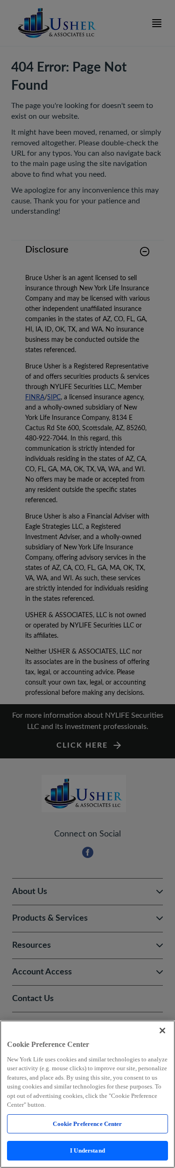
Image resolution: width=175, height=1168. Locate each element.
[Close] (162, 1030)
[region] (87, 1094)
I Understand (87, 1150)
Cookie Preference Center (87, 1123)
